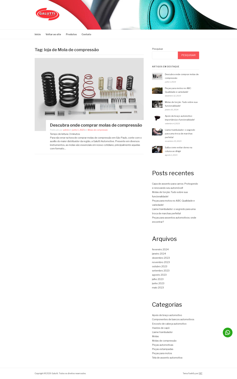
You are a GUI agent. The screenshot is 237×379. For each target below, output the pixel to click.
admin (66, 130)
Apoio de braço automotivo (167, 315)
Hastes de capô (161, 328)
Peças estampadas (162, 349)
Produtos (71, 34)
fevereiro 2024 (160, 249)
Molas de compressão (98, 130)
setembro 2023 (160, 270)
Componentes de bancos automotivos (173, 319)
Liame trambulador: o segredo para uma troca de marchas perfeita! (180, 134)
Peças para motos (162, 353)
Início (38, 34)
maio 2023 (158, 287)
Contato (86, 34)
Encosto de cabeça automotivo (169, 323)
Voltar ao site (53, 34)
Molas (155, 336)
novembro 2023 (161, 262)
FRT (200, 373)
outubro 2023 (159, 266)
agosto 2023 (159, 274)
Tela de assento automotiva (167, 357)
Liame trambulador (162, 332)
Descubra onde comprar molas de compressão (96, 125)
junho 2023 (158, 283)
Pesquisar (157, 48)
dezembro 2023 (161, 257)
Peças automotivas (162, 344)
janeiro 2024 (159, 253)
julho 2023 (157, 279)
